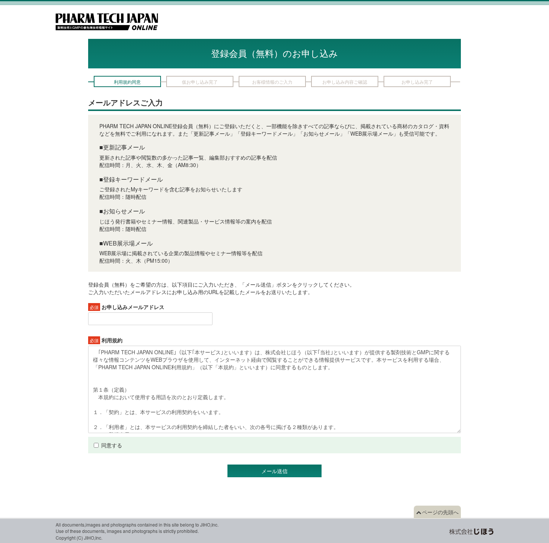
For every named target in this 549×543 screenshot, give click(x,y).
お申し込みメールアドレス (127, 307)
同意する (111, 445)
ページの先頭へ (440, 512)
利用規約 (106, 340)
